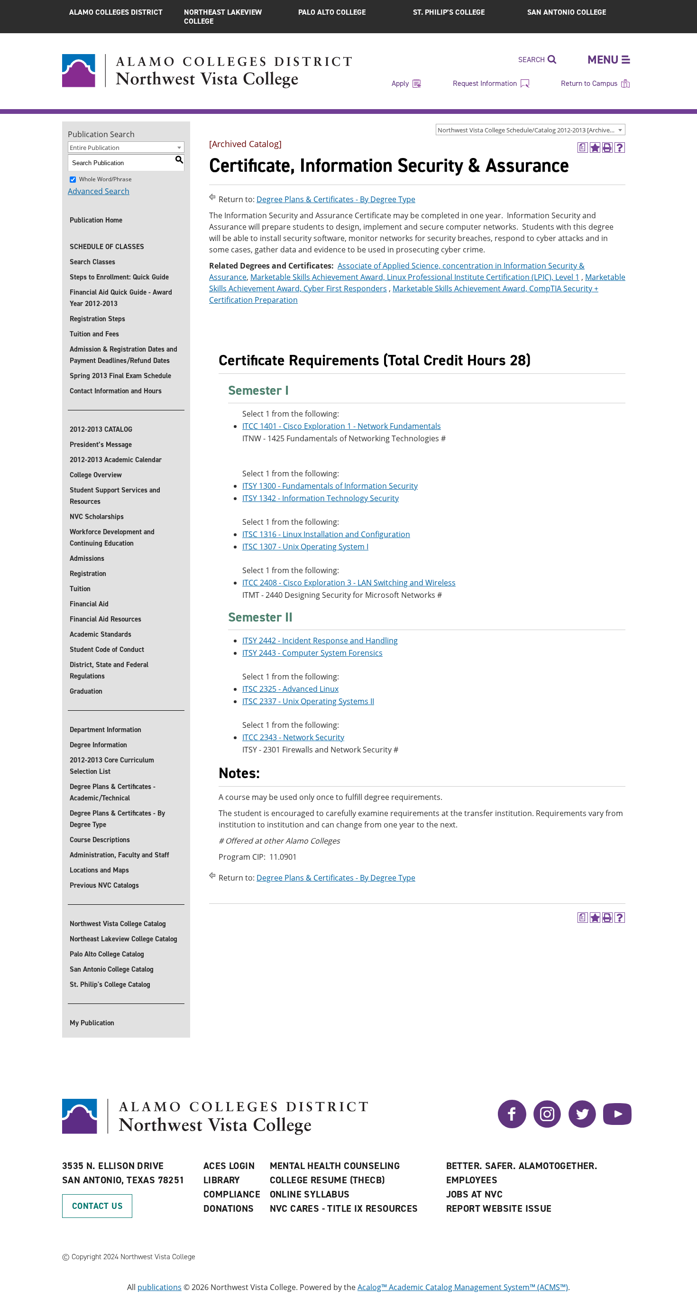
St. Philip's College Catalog (110, 984)
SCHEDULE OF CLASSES (107, 246)
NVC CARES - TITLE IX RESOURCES (344, 1208)
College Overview (96, 475)
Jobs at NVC (474, 1194)
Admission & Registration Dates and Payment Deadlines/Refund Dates (123, 354)
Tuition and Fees (94, 334)
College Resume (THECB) (327, 1180)
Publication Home (96, 220)
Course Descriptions (100, 840)
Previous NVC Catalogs (104, 885)
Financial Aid (89, 604)
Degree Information (98, 745)
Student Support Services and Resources (115, 495)
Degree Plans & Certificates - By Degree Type (117, 818)
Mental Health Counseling (335, 1166)
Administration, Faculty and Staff (119, 855)
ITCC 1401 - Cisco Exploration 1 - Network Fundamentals (341, 426)
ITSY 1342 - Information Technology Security (320, 498)
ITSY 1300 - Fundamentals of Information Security (330, 486)
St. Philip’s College (449, 12)
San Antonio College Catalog (112, 969)
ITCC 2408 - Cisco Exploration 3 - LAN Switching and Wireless (349, 582)
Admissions (87, 558)
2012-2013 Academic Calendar (116, 459)
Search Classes (92, 262)
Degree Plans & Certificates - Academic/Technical (113, 792)
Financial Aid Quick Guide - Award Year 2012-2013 (121, 298)
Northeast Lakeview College (223, 16)
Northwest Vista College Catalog (118, 924)
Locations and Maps (99, 870)
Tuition (80, 589)
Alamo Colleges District (116, 12)
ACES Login (229, 1166)
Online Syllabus (310, 1194)
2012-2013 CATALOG (101, 429)
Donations (228, 1208)
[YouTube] (617, 1125)
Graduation (86, 691)
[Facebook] (512, 1125)
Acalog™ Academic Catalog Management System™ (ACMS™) (463, 1287)
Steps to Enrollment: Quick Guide (119, 277)
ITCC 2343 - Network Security (293, 737)
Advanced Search (98, 191)
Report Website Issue (499, 1208)
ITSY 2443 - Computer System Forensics (312, 653)
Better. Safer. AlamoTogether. (522, 1166)
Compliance (231, 1194)
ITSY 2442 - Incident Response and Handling (320, 640)
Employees (472, 1180)
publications (160, 1287)
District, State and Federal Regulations (109, 670)
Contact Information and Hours (116, 391)
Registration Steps (97, 319)
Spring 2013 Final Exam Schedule (120, 376)
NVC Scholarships (97, 516)
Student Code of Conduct (107, 649)
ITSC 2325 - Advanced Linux (290, 689)
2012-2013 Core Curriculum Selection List (112, 765)
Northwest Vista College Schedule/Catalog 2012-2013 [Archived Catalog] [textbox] (531, 130)
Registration (88, 573)
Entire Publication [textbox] (94, 147)
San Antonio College (566, 12)
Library (221, 1180)
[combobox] (530, 129)
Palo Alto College (332, 12)
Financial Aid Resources (105, 619)
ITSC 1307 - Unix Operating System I (305, 546)
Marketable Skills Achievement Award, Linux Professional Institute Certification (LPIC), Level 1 (414, 277)
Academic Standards (100, 634)
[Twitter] (582, 1125)
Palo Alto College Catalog (107, 954)
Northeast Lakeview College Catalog (123, 939)
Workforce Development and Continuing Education (112, 537)
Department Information (105, 729)
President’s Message (101, 444)
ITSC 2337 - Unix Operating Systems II (308, 701)
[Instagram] (547, 1125)
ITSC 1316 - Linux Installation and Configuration (326, 534)
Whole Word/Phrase (105, 179)
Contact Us (97, 1206)
